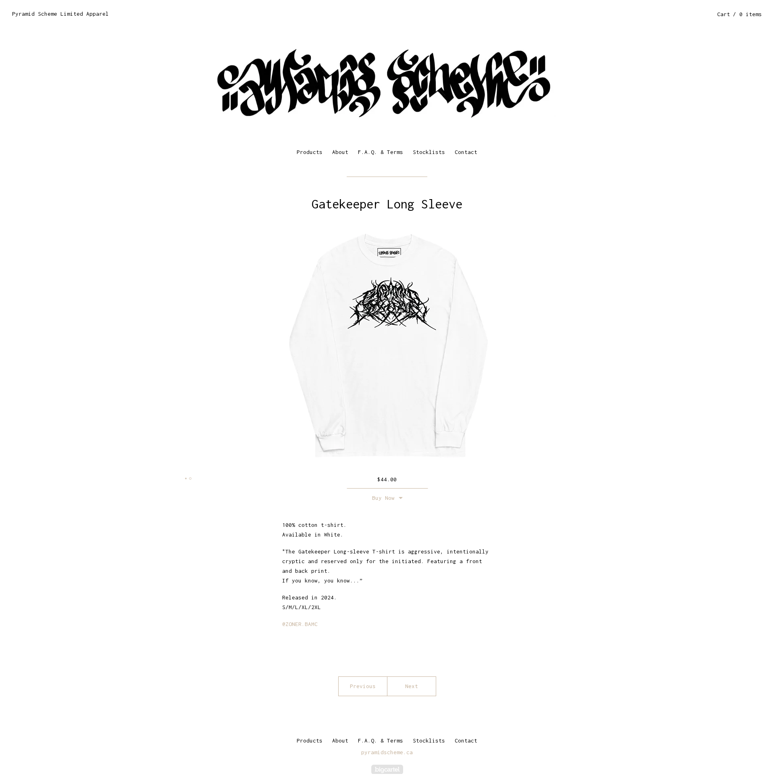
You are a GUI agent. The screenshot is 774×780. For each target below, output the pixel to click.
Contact (466, 152)
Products (309, 152)
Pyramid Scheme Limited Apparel (60, 13)
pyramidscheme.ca (387, 752)
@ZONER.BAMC (300, 624)
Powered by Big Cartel (387, 769)
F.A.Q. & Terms (380, 152)
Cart (739, 14)
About (340, 152)
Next (411, 686)
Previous (363, 686)
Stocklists (429, 152)
